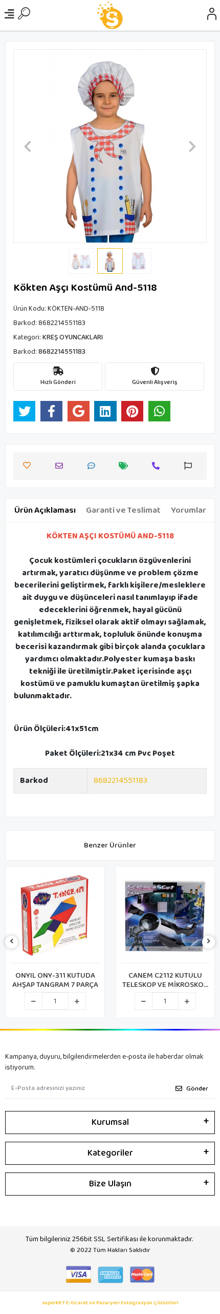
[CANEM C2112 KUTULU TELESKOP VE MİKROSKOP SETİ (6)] (165, 917)
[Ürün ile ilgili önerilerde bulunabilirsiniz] (191, 465)
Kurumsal (110, 1122)
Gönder (197, 1088)
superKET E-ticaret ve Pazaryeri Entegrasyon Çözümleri (110, 1303)
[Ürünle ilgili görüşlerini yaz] (94, 465)
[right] (208, 942)
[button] (27, 146)
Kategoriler (110, 1153)
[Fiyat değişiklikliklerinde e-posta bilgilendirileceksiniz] (126, 465)
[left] (11, 942)
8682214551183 (120, 780)
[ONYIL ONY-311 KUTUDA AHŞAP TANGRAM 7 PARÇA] (55, 917)
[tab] (45, 510)
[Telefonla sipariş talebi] (158, 465)
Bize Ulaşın (110, 1184)
